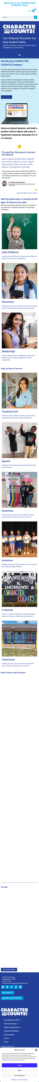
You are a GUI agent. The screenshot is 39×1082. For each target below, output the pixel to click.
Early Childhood (10, 252)
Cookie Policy (14, 1079)
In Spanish (7, 610)
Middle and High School (11, 1027)
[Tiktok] (16, 987)
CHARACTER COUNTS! (11, 1031)
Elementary (8, 301)
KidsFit (6, 1042)
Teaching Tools (10, 411)
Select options (9, 711)
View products (26, 792)
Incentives (7, 560)
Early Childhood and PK (11, 1020)
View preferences (19, 1075)
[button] (36, 1050)
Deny (19, 1070)
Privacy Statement (22, 1079)
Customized (8, 659)
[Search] (35, 17)
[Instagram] (11, 987)
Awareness (7, 510)
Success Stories (9, 1035)
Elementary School (10, 1024)
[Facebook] (3, 987)
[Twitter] (7, 987)
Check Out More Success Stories (27, 193)
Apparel (6, 461)
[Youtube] (20, 987)
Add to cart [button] (26, 834)
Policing (6, 1038)
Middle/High (8, 351)
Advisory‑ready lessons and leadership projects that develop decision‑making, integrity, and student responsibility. (18, 358)
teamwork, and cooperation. (17, 258)
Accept (19, 1065)
